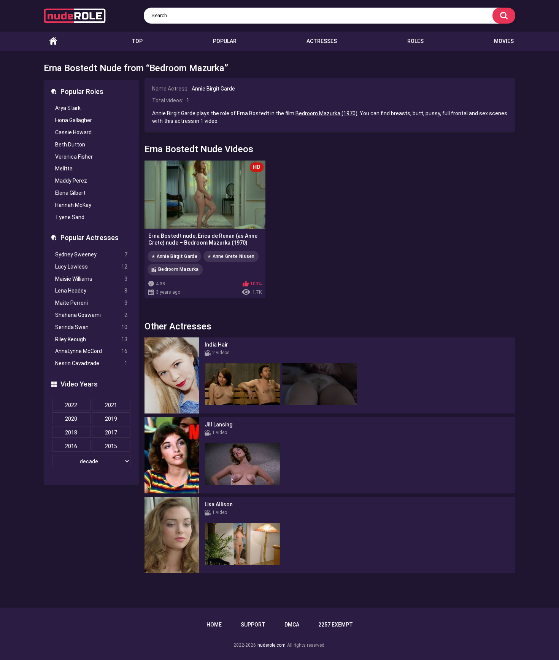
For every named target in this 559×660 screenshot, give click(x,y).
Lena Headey (91, 291)
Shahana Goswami (91, 315)
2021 (111, 405)
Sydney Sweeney (91, 254)
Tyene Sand (69, 217)
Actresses (321, 41)
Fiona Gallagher (73, 120)
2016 (71, 446)
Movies (504, 41)
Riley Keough (91, 339)
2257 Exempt (335, 625)
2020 (71, 419)
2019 (111, 419)
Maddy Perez (71, 181)
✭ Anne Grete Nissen (231, 256)
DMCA (291, 625)
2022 (71, 405)
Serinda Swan (91, 327)
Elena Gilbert (70, 193)
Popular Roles (81, 91)
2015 (111, 446)
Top (137, 41)
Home (53, 41)
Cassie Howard (73, 132)
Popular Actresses (89, 238)
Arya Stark (68, 108)
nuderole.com (271, 645)
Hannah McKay (73, 205)
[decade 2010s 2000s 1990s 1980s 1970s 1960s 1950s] (91, 461)
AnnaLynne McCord (91, 351)
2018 (71, 432)
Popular (225, 41)
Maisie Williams (91, 279)
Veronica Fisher (74, 157)
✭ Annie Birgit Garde (174, 256)
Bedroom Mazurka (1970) (326, 113)
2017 (111, 432)
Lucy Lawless (91, 267)
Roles (415, 41)
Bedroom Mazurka (178, 269)
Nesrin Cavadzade (91, 363)
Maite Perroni (91, 303)
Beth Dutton (70, 145)
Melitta (64, 168)
